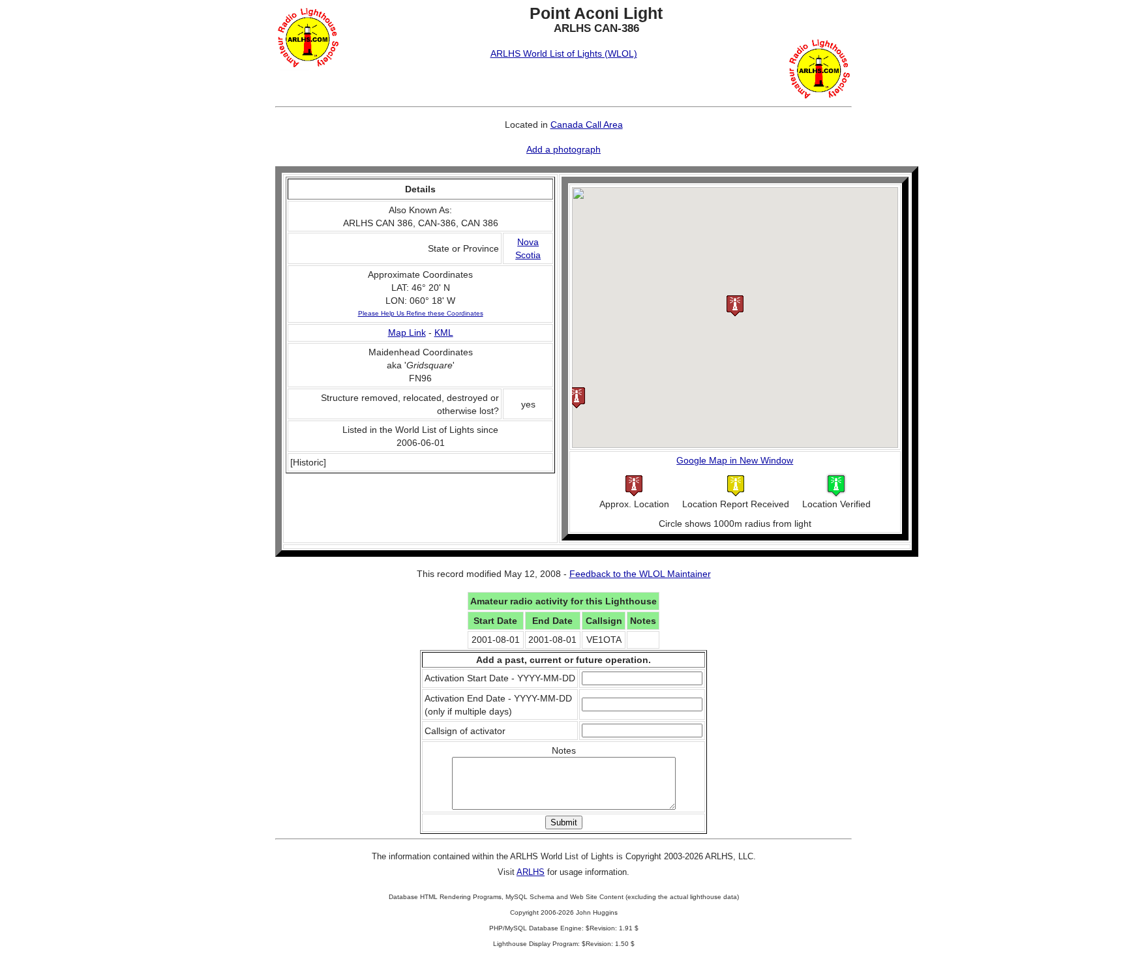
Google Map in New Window (734, 460)
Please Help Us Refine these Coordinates (420, 313)
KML (443, 332)
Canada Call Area (586, 124)
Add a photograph (563, 149)
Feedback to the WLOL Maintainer (640, 574)
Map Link (407, 332)
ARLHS (531, 872)
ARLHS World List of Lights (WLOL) (563, 53)
